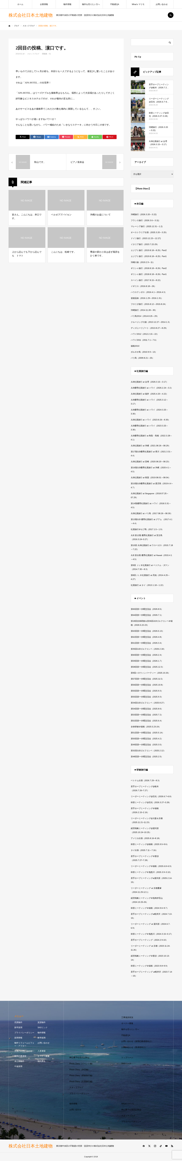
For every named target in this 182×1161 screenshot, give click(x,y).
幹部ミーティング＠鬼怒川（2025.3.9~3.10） (151, 872)
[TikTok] (160, 1145)
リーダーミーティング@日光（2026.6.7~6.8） (152, 796)
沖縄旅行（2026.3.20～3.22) (144, 214)
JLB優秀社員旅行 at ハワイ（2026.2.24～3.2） (152, 388)
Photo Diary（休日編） (79, 1069)
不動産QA (114, 4)
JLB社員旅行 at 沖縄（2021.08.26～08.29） (150, 445)
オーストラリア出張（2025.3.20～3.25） (149, 232)
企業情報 (44, 4)
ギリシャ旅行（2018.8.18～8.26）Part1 (149, 274)
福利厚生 (42, 1061)
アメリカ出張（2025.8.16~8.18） (146, 838)
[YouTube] (166, 1145)
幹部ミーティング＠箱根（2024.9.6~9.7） (150, 908)
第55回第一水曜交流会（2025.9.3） (147, 691)
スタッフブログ (33, 54)
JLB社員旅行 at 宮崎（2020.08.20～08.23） (150, 461)
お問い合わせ (162, 4)
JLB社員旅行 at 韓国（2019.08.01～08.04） (150, 477)
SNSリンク (42, 1027)
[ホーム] (9, 26)
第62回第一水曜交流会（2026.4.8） (147, 637)
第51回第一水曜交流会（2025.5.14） (147, 732)
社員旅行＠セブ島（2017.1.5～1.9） (147, 529)
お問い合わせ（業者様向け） (134, 1047)
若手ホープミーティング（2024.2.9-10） (149, 940)
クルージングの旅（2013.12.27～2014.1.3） (151, 322)
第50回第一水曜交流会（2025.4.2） (147, 738)
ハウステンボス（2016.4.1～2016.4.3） (149, 292)
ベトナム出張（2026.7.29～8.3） (146, 780)
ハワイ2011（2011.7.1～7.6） (144, 340)
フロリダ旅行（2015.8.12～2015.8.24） (149, 304)
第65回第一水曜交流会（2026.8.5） (147, 609)
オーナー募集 (43, 1056)
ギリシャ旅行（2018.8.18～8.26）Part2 (149, 268)
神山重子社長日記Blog (79, 1057)
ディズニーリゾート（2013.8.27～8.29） (149, 328)
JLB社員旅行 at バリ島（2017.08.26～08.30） (151, 513)
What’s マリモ (138, 4)
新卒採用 (18, 1027)
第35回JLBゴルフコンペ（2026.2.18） (148, 649)
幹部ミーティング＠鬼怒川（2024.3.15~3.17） (152, 934)
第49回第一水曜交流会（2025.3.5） (147, 744)
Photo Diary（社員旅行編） (81, 1081)
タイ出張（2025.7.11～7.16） (144, 850)
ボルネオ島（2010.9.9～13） (144, 352)
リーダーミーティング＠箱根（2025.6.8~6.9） (152, 866)
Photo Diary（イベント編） (81, 1063)
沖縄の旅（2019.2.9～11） (143, 262)
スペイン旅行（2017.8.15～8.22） (146, 280)
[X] (149, 1145)
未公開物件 (19, 1061)
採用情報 (18, 1038)
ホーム (20, 4)
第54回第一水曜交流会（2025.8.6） (147, 709)
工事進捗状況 (127, 1017)
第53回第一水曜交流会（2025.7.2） (147, 715)
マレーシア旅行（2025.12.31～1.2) (147, 226)
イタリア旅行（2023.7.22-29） (145, 244)
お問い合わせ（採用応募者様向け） (137, 1041)
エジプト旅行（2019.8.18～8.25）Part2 (149, 250)
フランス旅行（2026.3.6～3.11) (145, 220)
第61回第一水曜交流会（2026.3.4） (147, 643)
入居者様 (42, 1051)
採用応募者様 (20, 1056)
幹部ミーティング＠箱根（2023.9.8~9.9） (150, 966)
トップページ (127, 1057)
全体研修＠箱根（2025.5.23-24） (146, 727)
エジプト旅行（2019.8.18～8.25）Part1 (149, 256)
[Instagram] (155, 1145)
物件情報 (67, 4)
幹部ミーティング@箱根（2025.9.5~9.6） (150, 844)
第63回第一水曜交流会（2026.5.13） (147, 631)
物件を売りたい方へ (91, 4)
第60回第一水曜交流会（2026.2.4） (147, 655)
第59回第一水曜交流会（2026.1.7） (147, 661)
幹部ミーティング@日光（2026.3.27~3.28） (151, 802)
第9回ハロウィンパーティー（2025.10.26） (150, 673)
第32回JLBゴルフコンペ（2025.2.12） (148, 750)
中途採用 (18, 1066)
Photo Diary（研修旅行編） (81, 1075)
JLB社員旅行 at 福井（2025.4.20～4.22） (149, 394)
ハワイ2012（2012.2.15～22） (145, 334)
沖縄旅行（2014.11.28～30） (144, 310)
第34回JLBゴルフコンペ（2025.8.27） (148, 703)
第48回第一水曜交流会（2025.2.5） (147, 756)
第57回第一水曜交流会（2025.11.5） (147, 679)
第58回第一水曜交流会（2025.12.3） (147, 667)
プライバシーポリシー (24, 1032)
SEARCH (170, 15)
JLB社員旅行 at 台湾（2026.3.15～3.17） (149, 382)
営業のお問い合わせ (23, 1051)
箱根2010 (135, 346)
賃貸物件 (42, 1022)
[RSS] (172, 1145)
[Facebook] (143, 1145)
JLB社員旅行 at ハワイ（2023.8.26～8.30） (150, 420)
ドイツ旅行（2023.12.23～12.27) (146, 238)
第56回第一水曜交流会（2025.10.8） (147, 685)
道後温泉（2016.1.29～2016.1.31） (147, 298)
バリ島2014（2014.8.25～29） (145, 316)
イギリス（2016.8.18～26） (143, 286)
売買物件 (18, 1022)
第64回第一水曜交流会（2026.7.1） (147, 615)
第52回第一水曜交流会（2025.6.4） (147, 721)
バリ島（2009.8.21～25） (142, 358)
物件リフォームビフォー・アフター (24, 1044)
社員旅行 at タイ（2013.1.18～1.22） (148, 585)
